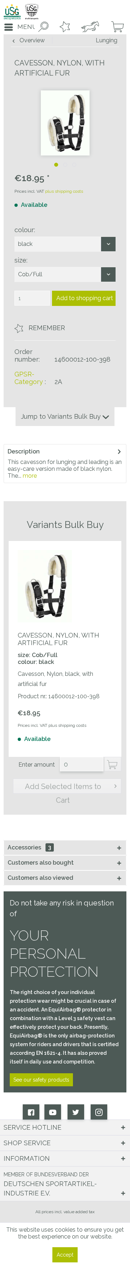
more (29, 475)
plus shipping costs (64, 191)
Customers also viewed (40, 877)
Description (24, 451)
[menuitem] (18, 27)
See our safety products (41, 1080)
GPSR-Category (28, 377)
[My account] (89, 27)
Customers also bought (41, 862)
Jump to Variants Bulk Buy (62, 416)
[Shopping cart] (115, 27)
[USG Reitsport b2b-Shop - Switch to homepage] (21, 12)
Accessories (29, 847)
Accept (65, 1255)
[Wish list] (63, 27)
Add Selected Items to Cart (63, 788)
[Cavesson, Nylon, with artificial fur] (45, 586)
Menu (27, 26)
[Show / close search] (42, 27)
